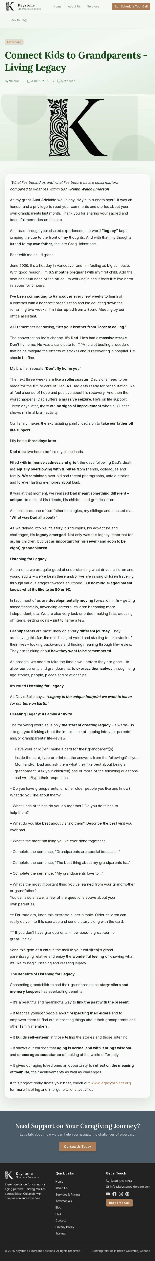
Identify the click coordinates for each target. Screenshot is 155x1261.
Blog (59, 1207)
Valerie (14, 81)
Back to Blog (18, 20)
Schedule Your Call (134, 6)
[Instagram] (121, 1194)
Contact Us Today (77, 1147)
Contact (61, 1220)
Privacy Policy (65, 1227)
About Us (74, 6)
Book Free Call (119, 1202)
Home (57, 6)
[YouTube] (108, 1194)
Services (93, 6)
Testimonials (64, 1201)
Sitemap (61, 1233)
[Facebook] (114, 1194)
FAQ (58, 1214)
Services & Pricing (68, 1194)
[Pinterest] (127, 1194)
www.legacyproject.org (111, 1083)
